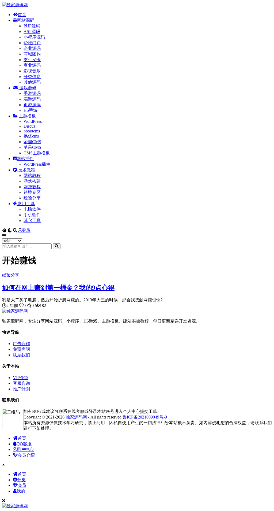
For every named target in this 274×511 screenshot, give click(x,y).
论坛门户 (32, 42)
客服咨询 (21, 383)
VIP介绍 (20, 377)
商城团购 (32, 54)
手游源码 (32, 93)
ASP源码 (32, 31)
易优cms (31, 136)
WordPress (33, 121)
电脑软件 (32, 209)
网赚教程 (32, 186)
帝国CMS (32, 141)
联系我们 (21, 355)
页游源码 (32, 104)
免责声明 (21, 349)
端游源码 (32, 99)
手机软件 (32, 215)
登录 (26, 230)
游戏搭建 (32, 181)
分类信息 (32, 76)
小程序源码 (34, 37)
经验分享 (32, 198)
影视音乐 (32, 71)
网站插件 (25, 158)
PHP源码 (32, 26)
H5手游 (30, 110)
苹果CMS (32, 147)
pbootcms (32, 131)
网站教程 (32, 175)
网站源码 (25, 20)
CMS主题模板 (37, 153)
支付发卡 (32, 59)
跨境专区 (32, 192)
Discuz (29, 126)
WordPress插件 (37, 164)
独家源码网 (76, 417)
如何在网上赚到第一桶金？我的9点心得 (58, 287)
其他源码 (32, 82)
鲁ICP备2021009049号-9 (145, 417)
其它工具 (32, 220)
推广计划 (21, 389)
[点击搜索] (56, 246)
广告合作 (21, 343)
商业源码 (32, 65)
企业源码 (32, 48)
